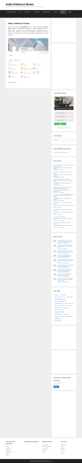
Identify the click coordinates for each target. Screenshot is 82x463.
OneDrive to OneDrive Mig (59, 301)
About (20, 12)
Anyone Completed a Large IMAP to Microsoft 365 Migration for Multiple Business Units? (65, 279)
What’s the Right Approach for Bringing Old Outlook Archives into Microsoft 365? (66, 260)
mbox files (65, 307)
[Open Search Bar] (74, 16)
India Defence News (20, 4)
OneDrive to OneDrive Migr (66, 316)
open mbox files (57, 307)
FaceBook (63, 444)
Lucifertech (57, 220)
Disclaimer (44, 450)
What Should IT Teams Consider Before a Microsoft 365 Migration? (66, 266)
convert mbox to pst (69, 303)
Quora (62, 451)
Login (7, 455)
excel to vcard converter (59, 296)
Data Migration (57, 318)
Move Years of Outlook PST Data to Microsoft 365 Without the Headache (65, 251)
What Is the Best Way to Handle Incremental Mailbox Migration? (64, 256)
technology (62, 294)
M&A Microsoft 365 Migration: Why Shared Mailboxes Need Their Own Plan (62, 188)
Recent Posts (44, 39)
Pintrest (62, 453)
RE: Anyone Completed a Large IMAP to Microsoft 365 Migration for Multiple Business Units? (63, 180)
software (56, 294)
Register (8, 453)
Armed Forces (27, 12)
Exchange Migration (58, 303)
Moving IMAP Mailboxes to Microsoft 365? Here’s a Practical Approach (65, 241)
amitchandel (57, 169)
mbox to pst (68, 296)
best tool (66, 314)
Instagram (63, 448)
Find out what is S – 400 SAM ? (64, 128)
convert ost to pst (57, 309)
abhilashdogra (57, 200)
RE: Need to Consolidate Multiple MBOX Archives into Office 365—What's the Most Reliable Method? (64, 195)
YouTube (63, 450)
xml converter (61, 305)
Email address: (56, 380)
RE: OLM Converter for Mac (59, 216)
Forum (62, 12)
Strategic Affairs (46, 12)
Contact (69, 12)
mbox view (69, 305)
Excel (55, 305)
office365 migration (58, 314)
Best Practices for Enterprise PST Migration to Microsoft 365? (65, 274)
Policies (55, 12)
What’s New (8, 448)
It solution (56, 316)
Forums (7, 446)
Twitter (62, 446)
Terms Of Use (45, 444)
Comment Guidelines (47, 446)
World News (37, 12)
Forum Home (35, 39)
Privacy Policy (45, 448)
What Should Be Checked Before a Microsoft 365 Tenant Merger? (65, 270)
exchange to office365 (58, 311)
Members (8, 450)
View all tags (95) (57, 320)
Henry (56, 185)
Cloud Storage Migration (59, 299)
